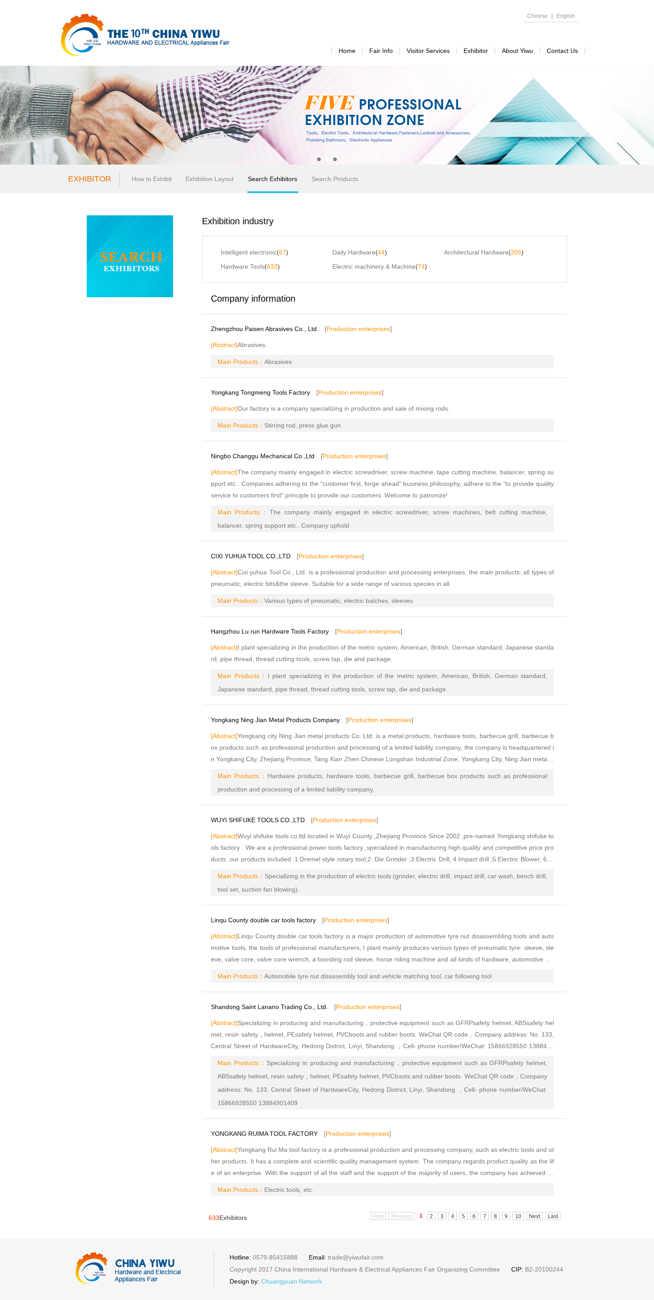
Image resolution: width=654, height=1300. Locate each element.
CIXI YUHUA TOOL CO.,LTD (251, 556)
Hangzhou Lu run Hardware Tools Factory (270, 631)
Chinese (537, 16)
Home (347, 50)
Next (534, 1216)
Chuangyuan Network (291, 1281)
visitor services (428, 50)
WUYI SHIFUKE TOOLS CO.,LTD (258, 820)
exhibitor (476, 50)
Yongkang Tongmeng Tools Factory (260, 392)
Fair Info (381, 50)
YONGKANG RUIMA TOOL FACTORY (264, 1133)
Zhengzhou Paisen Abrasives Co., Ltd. (265, 328)
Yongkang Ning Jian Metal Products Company (275, 719)
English (566, 16)
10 (518, 1216)
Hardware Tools (243, 266)
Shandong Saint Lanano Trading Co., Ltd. (269, 1006)
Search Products (334, 178)
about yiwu (517, 50)
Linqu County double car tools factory (263, 920)
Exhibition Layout (210, 178)
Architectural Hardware (476, 252)
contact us (562, 50)
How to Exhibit (152, 178)
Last (553, 1216)
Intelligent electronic (249, 252)
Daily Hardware (353, 252)
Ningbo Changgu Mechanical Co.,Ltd (263, 456)
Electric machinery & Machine (374, 266)
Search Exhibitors (272, 178)
